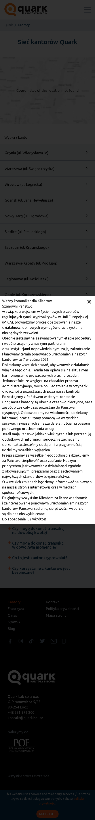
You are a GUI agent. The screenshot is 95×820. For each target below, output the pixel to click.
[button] (89, 302)
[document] (47, 410)
